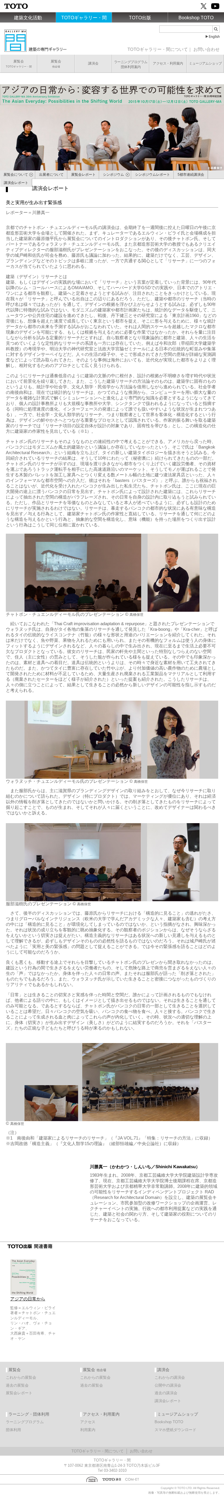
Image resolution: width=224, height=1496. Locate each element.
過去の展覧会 (17, 1385)
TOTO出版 (140, 17)
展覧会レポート (19, 1393)
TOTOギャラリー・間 (84, 17)
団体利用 (13, 1430)
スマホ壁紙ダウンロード (175, 1430)
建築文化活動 (28, 17)
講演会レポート (168, 1401)
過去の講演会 (166, 1393)
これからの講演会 (170, 1377)
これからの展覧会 (21, 1377)
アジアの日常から (27, 1299)
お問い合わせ (206, 49)
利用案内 (87, 1430)
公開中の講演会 (168, 1385)
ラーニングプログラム (25, 1422)
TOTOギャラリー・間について (157, 49)
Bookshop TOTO (196, 17)
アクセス (87, 1422)
